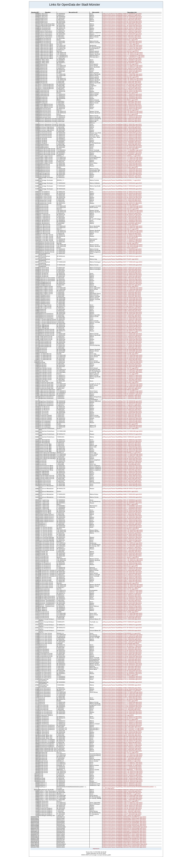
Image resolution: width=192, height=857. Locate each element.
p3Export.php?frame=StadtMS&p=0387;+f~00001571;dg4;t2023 (122, 375)
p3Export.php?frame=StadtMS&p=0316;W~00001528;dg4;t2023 (122, 339)
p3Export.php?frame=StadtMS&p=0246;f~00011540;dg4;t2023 (122, 277)
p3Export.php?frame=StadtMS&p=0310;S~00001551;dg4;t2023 (122, 319)
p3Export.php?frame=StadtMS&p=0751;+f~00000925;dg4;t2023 (122, 678)
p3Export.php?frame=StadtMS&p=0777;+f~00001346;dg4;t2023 (122, 702)
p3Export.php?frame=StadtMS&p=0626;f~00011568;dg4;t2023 (122, 604)
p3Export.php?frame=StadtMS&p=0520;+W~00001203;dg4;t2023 (123, 530)
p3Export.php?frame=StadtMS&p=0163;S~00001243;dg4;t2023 (122, 196)
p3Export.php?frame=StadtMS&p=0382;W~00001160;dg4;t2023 (122, 358)
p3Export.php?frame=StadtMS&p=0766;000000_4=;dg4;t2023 (122, 690)
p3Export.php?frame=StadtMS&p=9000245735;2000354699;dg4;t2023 (124, 828)
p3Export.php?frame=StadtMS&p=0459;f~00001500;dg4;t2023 (122, 470)
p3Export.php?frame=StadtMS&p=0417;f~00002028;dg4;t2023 (122, 398)
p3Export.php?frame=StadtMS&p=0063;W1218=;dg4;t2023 (121, 51)
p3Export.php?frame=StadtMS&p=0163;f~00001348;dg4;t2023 (122, 199)
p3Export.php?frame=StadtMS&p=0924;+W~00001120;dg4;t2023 (122, 772)
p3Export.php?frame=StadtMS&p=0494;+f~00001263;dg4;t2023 (122, 494)
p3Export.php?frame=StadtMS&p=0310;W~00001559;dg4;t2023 (122, 323)
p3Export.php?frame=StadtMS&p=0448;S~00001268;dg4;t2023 (122, 460)
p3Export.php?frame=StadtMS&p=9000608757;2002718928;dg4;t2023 (124, 834)
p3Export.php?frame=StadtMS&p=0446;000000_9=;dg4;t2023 (122, 452)
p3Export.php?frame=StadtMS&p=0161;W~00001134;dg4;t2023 (122, 193)
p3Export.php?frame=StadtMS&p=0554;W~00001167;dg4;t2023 (122, 564)
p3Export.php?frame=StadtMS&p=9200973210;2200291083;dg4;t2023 (124, 845)
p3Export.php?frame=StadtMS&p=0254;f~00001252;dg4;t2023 (122, 285)
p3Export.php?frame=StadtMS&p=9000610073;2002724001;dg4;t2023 (124, 835)
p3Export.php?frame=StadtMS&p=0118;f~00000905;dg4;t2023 (122, 141)
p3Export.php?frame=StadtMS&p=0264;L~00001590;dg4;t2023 (122, 303)
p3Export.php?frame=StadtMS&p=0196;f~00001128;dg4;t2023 (122, 233)
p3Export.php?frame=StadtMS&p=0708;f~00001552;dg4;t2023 (122, 639)
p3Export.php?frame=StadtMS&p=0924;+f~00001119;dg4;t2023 (122, 766)
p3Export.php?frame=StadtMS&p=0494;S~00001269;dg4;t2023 (122, 485)
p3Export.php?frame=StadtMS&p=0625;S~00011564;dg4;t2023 (122, 602)
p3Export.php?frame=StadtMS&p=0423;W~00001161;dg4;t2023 (122, 408)
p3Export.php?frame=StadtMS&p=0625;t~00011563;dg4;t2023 (122, 600)
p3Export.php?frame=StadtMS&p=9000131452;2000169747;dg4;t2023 (124, 824)
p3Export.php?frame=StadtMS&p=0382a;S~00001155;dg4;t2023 (122, 361)
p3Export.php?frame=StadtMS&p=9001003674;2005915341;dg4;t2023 (124, 841)
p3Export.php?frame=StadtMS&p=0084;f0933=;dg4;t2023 (120, 100)
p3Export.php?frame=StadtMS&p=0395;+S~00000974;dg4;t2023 (122, 391)
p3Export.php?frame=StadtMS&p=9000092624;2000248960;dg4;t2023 (124, 821)
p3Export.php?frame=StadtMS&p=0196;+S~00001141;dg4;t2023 (122, 227)
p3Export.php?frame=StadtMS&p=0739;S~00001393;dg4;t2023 (122, 653)
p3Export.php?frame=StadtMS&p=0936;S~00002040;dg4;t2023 (122, 782)
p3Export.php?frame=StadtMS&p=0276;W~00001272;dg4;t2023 (122, 306)
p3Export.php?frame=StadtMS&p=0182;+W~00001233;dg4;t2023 (123, 210)
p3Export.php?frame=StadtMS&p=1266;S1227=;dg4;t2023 (120, 801)
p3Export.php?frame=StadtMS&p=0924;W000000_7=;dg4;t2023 (122, 769)
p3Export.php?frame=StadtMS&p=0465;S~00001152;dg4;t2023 (122, 471)
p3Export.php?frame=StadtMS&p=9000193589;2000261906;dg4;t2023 (124, 825)
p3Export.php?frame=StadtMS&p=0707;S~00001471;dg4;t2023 (122, 624)
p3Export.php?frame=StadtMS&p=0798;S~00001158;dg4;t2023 (122, 731)
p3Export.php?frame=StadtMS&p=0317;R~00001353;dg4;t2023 (122, 345)
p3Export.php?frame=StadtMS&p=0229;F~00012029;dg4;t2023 (122, 270)
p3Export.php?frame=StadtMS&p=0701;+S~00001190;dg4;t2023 (122, 614)
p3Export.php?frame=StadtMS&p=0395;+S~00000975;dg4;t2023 (122, 392)
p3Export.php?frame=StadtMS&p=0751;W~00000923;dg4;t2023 (122, 673)
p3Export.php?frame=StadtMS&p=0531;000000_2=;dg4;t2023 (122, 541)
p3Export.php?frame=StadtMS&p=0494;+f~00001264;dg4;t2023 (122, 497)
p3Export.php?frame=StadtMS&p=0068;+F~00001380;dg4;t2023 (122, 75)
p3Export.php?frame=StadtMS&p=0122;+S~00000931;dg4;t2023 (122, 150)
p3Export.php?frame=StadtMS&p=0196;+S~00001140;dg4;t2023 (122, 226)
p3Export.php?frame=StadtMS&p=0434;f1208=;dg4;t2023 (120, 424)
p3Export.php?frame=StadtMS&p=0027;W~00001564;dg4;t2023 (122, 25)
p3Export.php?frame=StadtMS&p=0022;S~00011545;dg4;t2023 (122, 18)
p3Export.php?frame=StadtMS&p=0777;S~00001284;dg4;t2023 (122, 698)
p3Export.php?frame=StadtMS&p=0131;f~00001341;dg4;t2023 (122, 161)
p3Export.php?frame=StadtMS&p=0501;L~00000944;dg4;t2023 (122, 508)
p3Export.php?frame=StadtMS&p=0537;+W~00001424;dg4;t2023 (123, 560)
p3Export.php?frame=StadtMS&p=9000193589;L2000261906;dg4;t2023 (125, 827)
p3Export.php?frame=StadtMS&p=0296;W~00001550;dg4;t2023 (122, 312)
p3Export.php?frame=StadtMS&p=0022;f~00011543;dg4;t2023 (122, 19)
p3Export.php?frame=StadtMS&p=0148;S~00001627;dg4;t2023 (122, 177)
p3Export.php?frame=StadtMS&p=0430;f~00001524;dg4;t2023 (122, 417)
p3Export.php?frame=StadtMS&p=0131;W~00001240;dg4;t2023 (122, 160)
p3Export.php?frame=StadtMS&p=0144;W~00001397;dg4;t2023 (122, 174)
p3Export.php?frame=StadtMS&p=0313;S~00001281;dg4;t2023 (122, 329)
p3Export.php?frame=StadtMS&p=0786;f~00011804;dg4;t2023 (122, 726)
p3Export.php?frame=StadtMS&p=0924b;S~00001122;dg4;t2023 (122, 779)
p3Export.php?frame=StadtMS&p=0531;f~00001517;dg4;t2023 (122, 547)
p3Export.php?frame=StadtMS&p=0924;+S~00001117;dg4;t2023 (122, 762)
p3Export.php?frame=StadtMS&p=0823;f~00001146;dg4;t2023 (122, 742)
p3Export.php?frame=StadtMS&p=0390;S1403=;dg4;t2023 (120, 382)
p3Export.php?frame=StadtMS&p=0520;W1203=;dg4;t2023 (121, 528)
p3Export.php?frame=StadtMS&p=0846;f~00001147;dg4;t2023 (122, 746)
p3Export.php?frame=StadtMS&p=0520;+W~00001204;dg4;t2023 (123, 531)
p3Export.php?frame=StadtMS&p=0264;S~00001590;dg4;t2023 (122, 300)
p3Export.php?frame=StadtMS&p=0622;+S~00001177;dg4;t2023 (122, 591)
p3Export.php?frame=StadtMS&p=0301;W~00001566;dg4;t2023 (122, 313)
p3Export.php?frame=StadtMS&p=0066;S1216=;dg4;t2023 (120, 64)
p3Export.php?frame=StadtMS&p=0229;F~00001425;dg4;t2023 (122, 267)
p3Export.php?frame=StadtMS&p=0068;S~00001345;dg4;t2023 (122, 71)
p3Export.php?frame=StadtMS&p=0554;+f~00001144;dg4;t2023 (122, 567)
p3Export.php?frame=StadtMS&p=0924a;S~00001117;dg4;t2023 (122, 774)
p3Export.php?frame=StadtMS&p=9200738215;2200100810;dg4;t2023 (124, 842)
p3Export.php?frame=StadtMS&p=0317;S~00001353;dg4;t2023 (122, 341)
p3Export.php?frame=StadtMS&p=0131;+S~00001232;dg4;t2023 (122, 157)
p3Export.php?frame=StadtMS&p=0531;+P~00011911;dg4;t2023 (122, 546)
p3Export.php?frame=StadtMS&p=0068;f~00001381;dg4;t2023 (122, 82)
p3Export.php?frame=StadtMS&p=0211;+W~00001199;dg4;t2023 (122, 246)
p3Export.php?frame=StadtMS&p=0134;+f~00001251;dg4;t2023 (122, 171)
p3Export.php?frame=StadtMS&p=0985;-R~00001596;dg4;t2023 (122, 797)
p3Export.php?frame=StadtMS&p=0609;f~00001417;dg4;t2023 (122, 587)
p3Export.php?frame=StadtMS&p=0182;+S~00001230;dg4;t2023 (122, 207)
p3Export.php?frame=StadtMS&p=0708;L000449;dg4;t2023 (121, 643)
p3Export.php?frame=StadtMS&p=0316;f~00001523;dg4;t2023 (122, 336)
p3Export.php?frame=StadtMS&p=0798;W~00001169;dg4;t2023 (122, 732)
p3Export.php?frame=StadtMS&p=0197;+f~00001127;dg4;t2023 (122, 240)
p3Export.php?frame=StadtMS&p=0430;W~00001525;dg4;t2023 (122, 418)
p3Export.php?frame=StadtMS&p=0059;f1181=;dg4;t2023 (120, 39)
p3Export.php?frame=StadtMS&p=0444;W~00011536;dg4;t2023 (122, 450)
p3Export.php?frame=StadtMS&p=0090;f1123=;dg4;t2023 (120, 114)
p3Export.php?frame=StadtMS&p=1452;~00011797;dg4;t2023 (122, 815)
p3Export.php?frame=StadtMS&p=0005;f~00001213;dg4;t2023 (122, 15)
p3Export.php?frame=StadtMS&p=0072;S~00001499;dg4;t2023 (122, 87)
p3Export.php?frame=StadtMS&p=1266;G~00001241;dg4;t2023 (122, 807)
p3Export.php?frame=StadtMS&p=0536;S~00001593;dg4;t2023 (122, 554)
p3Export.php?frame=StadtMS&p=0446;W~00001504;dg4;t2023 (122, 458)
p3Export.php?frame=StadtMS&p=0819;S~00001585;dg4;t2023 (122, 738)
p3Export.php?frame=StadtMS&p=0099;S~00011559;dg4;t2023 (122, 128)
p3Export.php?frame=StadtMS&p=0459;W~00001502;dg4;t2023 (122, 468)
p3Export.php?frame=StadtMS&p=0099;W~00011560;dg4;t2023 (122, 130)
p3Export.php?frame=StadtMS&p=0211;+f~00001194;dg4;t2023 (122, 250)
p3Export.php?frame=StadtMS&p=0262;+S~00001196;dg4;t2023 (122, 289)
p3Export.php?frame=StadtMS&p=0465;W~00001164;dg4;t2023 (122, 472)
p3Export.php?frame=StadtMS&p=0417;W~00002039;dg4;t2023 (122, 402)
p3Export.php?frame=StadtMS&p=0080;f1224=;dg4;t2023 (120, 92)
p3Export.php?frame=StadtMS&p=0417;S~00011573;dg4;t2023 (122, 404)
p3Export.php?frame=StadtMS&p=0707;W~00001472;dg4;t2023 (122, 627)
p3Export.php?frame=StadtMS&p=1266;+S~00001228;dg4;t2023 (122, 804)
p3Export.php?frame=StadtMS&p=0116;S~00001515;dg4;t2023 (122, 135)
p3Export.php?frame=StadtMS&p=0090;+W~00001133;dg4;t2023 (122, 113)
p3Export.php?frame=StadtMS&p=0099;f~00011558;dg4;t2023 (122, 127)
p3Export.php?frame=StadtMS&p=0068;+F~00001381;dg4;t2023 (122, 74)
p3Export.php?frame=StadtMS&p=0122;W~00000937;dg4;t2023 (122, 153)
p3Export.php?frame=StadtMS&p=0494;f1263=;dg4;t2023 (120, 491)
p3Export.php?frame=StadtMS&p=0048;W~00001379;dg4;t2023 (122, 28)
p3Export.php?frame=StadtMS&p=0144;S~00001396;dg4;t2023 (122, 173)
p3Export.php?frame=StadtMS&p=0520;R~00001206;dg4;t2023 (122, 534)
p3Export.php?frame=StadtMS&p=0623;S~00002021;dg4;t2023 (122, 597)
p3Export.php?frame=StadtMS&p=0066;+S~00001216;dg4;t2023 (122, 65)
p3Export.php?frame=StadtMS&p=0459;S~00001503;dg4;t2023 (122, 465)
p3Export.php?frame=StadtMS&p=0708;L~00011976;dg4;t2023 (122, 642)
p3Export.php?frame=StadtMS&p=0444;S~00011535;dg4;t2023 (122, 447)
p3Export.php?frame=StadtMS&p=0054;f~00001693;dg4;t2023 (122, 32)
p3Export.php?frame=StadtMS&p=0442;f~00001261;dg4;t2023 (122, 437)
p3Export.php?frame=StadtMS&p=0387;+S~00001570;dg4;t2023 (122, 369)
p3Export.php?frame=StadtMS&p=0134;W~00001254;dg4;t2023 (122, 166)
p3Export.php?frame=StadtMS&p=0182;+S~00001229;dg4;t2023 (122, 206)
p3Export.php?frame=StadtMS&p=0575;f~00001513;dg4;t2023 (122, 574)
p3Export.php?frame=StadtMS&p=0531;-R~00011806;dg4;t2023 (122, 544)
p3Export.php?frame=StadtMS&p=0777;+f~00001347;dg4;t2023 (122, 703)
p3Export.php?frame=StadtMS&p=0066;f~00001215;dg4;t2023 (122, 68)
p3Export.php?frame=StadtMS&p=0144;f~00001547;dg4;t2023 (122, 176)
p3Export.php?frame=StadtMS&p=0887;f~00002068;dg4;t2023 (122, 758)
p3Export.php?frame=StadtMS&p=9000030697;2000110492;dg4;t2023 (124, 818)
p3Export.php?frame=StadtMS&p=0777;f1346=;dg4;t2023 (120, 700)
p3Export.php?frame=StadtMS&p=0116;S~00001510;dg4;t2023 (122, 134)
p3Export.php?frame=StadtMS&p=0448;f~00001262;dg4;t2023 (122, 462)
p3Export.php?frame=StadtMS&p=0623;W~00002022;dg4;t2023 (122, 599)
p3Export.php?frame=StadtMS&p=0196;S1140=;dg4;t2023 (120, 224)
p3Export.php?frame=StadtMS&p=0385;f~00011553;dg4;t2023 (122, 363)
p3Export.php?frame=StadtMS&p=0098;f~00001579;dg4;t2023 (122, 120)
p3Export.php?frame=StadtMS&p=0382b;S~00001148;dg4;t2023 (122, 362)
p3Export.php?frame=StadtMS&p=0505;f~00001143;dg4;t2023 (122, 513)
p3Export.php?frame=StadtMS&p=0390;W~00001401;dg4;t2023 (122, 386)
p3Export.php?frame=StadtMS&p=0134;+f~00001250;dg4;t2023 (122, 170)
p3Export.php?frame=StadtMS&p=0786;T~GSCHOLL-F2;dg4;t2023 (123, 729)
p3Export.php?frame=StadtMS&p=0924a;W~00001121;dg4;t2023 (122, 776)
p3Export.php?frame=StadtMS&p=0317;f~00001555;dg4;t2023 (122, 343)
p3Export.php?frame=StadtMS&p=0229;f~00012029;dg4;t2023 (122, 272)
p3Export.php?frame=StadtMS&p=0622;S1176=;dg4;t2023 (120, 589)
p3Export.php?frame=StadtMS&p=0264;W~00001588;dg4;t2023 (122, 298)
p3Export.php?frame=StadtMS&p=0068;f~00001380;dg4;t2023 (122, 81)
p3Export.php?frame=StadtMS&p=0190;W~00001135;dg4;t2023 (122, 214)
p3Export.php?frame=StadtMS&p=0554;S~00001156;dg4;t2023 (122, 563)
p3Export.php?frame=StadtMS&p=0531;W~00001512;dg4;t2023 (122, 548)
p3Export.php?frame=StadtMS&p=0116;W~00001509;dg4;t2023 (122, 133)
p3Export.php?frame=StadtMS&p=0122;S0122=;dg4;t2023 (120, 148)
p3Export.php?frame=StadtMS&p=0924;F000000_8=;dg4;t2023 (122, 765)
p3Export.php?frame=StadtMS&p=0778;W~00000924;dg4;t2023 (122, 706)
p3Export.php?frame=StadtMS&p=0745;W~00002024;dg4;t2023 (122, 665)
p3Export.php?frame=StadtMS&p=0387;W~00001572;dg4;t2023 (122, 378)
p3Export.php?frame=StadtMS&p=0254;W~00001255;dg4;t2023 (122, 283)
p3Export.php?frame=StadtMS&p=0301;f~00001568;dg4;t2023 (122, 316)
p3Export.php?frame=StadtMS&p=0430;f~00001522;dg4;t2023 (122, 415)
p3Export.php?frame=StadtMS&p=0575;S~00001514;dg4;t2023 (122, 576)
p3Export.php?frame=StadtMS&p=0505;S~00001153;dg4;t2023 (122, 510)
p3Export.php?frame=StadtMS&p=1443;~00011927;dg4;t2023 (122, 811)
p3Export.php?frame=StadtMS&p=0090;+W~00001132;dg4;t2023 (122, 111)
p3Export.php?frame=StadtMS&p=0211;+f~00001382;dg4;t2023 (122, 252)
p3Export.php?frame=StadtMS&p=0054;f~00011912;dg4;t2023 (122, 35)
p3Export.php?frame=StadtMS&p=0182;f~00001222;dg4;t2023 (122, 213)
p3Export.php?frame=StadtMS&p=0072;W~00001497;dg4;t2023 (122, 84)
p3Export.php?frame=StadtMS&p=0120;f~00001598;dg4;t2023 (122, 144)
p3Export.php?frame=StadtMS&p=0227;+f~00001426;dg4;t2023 (122, 265)
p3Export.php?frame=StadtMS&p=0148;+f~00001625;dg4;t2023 (122, 186)
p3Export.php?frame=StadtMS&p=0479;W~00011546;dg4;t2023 (122, 480)
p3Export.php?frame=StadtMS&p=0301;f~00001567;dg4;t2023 (122, 315)
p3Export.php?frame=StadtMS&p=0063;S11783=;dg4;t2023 (121, 44)
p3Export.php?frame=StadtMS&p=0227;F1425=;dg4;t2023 (120, 259)
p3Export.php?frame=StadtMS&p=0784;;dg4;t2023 (118, 715)
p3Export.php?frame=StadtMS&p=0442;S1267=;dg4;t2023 (120, 428)
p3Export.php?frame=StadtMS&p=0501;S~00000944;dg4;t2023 (122, 500)
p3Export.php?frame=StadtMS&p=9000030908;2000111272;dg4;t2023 (124, 819)
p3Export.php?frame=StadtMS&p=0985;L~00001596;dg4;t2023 (122, 799)
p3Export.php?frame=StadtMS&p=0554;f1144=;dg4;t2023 (120, 566)
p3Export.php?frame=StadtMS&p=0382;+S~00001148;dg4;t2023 (122, 355)
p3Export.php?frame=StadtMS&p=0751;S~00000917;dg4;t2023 (122, 672)
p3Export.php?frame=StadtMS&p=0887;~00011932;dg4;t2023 (122, 759)
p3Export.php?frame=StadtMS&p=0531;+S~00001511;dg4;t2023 (122, 543)
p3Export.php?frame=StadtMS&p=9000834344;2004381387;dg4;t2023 (124, 840)
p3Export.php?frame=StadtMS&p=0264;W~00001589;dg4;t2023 (122, 299)
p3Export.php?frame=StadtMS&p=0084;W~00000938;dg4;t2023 (122, 98)
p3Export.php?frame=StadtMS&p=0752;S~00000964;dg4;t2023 (122, 679)
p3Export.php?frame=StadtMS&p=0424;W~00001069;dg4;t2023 (122, 412)
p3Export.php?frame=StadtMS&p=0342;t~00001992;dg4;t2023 (122, 348)
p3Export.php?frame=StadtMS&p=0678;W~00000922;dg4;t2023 (122, 609)
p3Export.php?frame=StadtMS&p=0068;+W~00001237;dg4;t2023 (123, 78)
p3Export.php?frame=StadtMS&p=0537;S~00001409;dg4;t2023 (122, 556)
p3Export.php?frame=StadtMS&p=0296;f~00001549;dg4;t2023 (122, 310)
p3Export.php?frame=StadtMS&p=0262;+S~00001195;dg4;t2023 (122, 287)
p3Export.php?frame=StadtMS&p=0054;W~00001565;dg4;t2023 (122, 34)
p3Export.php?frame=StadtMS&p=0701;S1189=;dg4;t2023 (120, 612)
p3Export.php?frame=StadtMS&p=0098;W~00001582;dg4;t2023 (122, 125)
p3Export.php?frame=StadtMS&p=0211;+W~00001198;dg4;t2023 (122, 244)
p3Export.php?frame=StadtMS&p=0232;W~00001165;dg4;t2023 (122, 275)
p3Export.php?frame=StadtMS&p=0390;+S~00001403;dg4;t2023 (122, 384)
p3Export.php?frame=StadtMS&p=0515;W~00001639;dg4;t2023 (122, 526)
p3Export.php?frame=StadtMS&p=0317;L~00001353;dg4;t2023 (122, 346)
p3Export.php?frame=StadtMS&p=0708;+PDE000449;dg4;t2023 (122, 637)
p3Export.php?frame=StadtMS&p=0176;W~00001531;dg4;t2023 (122, 203)
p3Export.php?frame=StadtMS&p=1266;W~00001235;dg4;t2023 (122, 805)
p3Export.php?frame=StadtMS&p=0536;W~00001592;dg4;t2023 (122, 553)
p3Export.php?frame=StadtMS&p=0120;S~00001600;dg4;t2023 (122, 147)
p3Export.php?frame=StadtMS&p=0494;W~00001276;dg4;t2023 (122, 488)
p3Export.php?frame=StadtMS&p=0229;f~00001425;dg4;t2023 (122, 269)
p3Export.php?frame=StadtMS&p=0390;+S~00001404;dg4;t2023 (122, 385)
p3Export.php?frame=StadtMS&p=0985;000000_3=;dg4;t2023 (122, 794)
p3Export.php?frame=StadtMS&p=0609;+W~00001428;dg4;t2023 (123, 584)
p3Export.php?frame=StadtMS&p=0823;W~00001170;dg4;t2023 (122, 741)
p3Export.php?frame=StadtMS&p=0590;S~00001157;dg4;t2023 (122, 577)
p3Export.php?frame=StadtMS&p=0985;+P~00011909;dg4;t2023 (122, 798)
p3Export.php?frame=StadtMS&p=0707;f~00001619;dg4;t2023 (122, 630)
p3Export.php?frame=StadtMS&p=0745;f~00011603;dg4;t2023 (122, 666)
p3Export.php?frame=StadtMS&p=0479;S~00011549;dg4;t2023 (122, 484)
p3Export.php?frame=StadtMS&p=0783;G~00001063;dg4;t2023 (122, 713)
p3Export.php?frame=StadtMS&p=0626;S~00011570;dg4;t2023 (122, 606)
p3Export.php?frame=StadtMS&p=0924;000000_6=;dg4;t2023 (122, 761)
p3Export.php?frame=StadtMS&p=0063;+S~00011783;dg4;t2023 (122, 45)
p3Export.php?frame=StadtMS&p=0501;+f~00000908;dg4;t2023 (122, 507)
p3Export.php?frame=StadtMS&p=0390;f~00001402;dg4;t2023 (122, 388)
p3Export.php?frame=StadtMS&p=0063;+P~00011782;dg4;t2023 (122, 48)
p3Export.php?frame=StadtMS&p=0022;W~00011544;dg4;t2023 (122, 21)
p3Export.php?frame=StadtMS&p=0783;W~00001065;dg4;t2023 (122, 712)
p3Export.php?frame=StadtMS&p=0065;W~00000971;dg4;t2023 (122, 62)
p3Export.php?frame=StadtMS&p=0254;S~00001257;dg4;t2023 (122, 282)
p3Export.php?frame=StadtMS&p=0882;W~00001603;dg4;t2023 (122, 751)
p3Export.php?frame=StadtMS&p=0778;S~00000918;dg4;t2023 (122, 705)
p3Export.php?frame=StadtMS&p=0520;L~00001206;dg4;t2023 (122, 536)
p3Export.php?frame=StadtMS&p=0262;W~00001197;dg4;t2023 (122, 290)
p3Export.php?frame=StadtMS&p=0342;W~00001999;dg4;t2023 (122, 351)
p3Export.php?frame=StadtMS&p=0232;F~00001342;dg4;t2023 (122, 276)
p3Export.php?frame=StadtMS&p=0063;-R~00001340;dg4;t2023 (122, 47)
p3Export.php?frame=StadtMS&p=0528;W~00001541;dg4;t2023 (122, 537)
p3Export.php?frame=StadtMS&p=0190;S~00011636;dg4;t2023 (122, 217)
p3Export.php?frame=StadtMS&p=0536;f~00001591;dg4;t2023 (122, 551)
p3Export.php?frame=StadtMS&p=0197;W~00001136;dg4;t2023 (122, 236)
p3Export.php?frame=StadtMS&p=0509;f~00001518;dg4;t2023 (122, 518)
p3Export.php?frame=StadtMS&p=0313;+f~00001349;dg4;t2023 (122, 333)
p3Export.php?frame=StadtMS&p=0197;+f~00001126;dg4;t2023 (122, 239)
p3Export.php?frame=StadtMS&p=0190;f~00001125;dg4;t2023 (122, 216)
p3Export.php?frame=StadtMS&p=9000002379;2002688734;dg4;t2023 (124, 817)
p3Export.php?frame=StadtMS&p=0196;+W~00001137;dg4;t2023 (122, 230)
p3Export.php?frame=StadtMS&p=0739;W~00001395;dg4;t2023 (122, 656)
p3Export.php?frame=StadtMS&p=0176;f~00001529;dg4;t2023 (122, 200)
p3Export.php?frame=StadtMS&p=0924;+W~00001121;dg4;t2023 (122, 771)
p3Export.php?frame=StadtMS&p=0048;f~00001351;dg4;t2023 (122, 29)
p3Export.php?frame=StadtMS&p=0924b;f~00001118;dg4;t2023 (122, 778)
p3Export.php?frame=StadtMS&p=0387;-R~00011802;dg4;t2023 (122, 371)
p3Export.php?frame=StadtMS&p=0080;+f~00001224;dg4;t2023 (122, 94)
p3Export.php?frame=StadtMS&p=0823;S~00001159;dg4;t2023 (122, 739)
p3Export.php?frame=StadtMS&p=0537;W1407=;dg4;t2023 (121, 557)
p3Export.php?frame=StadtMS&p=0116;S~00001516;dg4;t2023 (122, 137)
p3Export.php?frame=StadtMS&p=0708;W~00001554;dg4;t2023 (122, 640)
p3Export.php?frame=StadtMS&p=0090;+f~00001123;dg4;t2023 (122, 115)
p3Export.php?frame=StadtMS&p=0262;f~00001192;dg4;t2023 (122, 292)
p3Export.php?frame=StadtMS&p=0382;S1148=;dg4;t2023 (120, 353)
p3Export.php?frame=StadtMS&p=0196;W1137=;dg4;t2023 (121, 229)
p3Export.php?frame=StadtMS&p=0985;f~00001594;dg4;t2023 (122, 791)
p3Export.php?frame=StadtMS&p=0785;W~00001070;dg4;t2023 (122, 718)
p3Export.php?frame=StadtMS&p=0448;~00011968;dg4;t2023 (122, 464)
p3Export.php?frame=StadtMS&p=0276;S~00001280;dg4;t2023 (122, 305)
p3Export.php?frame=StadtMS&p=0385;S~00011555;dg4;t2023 (122, 366)
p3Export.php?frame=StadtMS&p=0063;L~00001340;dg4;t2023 (122, 58)
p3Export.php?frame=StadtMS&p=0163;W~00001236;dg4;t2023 (122, 197)
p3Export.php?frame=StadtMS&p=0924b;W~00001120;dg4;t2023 (122, 781)
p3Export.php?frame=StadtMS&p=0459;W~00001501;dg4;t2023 (122, 467)
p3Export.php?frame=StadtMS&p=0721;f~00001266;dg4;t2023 (122, 647)
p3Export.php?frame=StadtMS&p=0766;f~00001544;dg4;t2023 (122, 688)
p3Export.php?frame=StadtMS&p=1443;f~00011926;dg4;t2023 (122, 809)
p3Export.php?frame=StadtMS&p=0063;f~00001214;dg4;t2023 (122, 49)
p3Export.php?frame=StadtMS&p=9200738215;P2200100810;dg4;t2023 (125, 844)
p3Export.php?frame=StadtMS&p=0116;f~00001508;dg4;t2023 (122, 131)
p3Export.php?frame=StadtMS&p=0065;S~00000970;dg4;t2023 (122, 59)
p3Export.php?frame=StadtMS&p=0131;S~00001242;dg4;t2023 (122, 163)
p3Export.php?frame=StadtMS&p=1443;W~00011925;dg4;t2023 (122, 808)
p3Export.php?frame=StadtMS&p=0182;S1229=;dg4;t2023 (120, 204)
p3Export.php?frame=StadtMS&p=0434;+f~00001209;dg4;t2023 (122, 427)
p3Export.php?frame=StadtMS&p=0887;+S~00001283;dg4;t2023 (122, 755)
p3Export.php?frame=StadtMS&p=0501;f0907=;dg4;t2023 (120, 504)
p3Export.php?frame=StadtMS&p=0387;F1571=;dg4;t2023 (120, 374)
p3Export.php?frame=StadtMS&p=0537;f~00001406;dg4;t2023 (122, 561)
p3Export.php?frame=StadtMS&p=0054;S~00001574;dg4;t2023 (122, 31)
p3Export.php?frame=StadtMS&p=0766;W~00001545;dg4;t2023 (122, 689)
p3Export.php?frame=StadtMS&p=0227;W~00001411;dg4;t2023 (122, 256)
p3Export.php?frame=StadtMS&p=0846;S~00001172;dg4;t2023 (122, 743)
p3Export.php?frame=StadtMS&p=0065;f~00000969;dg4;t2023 (122, 61)
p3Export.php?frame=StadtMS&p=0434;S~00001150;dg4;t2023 (122, 421)
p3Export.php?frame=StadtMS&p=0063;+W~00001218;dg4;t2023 (123, 52)
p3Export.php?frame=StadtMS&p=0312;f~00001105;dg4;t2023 (122, 328)
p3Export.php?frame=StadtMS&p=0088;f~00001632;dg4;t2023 (122, 104)
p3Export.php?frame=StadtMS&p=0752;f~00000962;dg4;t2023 (122, 685)
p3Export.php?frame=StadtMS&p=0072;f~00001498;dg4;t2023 (122, 85)
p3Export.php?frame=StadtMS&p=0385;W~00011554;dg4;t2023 (122, 365)
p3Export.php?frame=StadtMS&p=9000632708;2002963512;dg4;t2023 (124, 838)
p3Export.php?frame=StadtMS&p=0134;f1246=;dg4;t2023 (120, 167)
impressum (96, 848)
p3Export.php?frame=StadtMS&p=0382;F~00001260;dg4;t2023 (122, 359)
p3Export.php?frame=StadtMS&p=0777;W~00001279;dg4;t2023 (122, 699)
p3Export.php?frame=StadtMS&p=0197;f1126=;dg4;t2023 (120, 237)
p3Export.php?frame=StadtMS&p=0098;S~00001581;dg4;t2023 (122, 124)
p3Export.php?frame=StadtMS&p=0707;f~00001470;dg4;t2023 (122, 622)
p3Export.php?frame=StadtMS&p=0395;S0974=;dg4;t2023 (120, 389)
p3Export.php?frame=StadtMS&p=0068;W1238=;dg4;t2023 (121, 77)
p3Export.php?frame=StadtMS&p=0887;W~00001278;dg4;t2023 (122, 756)
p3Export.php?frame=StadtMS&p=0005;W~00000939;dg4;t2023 (122, 16)
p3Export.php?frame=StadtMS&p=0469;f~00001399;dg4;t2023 (122, 478)
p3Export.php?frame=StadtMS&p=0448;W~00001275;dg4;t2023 (122, 461)
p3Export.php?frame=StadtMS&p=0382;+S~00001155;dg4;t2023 (122, 356)
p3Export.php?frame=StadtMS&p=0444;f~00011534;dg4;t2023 (122, 445)
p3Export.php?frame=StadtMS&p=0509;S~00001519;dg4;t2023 (122, 520)
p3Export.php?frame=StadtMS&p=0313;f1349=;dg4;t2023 (120, 332)
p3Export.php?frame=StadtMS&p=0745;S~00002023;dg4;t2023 (122, 657)
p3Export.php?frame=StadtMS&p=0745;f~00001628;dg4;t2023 (122, 659)
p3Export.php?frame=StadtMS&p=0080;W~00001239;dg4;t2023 (122, 91)
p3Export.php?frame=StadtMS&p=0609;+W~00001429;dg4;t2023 (123, 586)
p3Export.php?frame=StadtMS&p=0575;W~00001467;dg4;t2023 (122, 571)
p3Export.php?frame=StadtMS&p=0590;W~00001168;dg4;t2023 (122, 579)
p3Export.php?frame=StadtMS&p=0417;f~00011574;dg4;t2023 (122, 405)
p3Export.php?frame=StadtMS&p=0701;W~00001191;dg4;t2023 (122, 616)
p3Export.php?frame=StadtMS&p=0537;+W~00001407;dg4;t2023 (123, 559)
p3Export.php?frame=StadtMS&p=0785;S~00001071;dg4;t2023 (122, 716)
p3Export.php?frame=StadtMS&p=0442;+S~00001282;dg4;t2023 (122, 431)
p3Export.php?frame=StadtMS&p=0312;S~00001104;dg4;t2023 (122, 325)
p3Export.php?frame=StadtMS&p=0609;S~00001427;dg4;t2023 (122, 581)
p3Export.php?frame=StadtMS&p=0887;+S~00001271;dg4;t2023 (122, 754)
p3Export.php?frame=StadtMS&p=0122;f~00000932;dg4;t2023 (122, 154)
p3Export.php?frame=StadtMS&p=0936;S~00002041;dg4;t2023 (122, 784)
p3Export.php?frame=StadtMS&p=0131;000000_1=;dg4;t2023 (122, 156)
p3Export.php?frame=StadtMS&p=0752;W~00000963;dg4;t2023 (122, 682)
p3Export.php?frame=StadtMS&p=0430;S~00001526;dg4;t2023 (122, 419)
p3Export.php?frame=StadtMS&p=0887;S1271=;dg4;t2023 (120, 752)
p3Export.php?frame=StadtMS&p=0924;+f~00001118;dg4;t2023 (122, 768)
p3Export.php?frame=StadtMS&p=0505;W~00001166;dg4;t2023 (122, 511)
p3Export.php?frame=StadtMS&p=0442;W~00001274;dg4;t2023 (122, 434)
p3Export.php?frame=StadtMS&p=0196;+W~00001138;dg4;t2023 (122, 232)
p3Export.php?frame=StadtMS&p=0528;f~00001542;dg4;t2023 (122, 538)
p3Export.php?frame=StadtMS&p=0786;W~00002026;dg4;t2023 (122, 725)
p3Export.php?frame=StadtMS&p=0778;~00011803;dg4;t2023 (122, 709)
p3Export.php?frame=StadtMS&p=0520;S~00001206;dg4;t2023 (122, 527)
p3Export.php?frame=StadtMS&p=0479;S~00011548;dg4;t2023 (122, 483)
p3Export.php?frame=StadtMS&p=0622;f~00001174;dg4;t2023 (122, 594)
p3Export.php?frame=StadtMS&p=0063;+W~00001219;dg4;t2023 (123, 54)
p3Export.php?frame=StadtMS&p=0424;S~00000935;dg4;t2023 (122, 411)
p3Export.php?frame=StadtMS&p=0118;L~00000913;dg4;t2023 (122, 143)
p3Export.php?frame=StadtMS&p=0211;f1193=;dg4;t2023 (120, 247)
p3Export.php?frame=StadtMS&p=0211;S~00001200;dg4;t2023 (122, 242)
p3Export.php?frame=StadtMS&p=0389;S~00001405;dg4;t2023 (122, 381)
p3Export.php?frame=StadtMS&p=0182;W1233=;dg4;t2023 (121, 209)
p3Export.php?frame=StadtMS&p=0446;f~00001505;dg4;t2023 (122, 457)
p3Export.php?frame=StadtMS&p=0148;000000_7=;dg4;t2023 (122, 180)
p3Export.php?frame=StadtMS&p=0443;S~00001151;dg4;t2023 (122, 439)
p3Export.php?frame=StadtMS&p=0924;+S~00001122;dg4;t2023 (122, 764)
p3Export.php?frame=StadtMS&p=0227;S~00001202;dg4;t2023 (122, 253)
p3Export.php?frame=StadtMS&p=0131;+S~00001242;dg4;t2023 (122, 158)
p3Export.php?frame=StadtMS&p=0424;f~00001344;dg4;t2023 (122, 414)
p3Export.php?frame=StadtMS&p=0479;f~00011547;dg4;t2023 (122, 481)
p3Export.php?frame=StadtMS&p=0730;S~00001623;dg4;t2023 (122, 652)
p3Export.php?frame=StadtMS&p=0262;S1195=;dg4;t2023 (120, 286)
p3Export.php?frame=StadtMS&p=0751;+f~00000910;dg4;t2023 (122, 676)
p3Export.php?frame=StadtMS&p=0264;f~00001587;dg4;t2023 (122, 296)
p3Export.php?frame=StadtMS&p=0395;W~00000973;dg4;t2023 (122, 394)
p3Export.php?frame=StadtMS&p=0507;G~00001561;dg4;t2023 (122, 515)
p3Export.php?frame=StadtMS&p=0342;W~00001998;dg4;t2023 (122, 349)
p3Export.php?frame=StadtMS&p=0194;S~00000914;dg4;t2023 (122, 220)
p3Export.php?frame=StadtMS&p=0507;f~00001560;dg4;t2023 (122, 514)
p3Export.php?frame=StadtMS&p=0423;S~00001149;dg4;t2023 (122, 407)
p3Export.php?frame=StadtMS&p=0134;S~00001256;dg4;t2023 (122, 164)
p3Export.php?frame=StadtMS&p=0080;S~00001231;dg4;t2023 (122, 90)
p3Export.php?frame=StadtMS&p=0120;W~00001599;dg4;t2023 (122, 146)
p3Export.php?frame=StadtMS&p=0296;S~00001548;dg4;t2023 (122, 309)
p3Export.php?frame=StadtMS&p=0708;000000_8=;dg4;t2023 (122, 633)
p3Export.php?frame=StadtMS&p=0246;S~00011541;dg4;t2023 (122, 279)
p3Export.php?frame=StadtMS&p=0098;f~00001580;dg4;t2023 (122, 121)
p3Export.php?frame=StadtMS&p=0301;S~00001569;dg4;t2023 (122, 318)
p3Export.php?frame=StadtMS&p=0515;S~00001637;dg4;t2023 (122, 523)
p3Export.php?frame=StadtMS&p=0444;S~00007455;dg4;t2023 (122, 448)
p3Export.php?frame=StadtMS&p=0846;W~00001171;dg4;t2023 (122, 745)
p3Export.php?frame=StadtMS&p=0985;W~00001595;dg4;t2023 (122, 792)
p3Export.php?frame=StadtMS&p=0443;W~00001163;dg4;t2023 (122, 441)
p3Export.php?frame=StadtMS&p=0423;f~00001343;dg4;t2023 (122, 409)
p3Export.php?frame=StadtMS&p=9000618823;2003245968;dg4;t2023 (124, 837)
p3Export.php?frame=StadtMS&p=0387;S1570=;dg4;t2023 (120, 368)
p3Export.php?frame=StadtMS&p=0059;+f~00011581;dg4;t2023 (122, 41)
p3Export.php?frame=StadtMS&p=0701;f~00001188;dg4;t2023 (122, 617)
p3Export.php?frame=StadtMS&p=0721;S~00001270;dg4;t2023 (122, 645)
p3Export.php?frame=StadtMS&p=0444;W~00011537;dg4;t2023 (122, 451)
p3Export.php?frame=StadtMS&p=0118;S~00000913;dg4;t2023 (122, 138)
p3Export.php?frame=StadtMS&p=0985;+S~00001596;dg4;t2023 (122, 795)
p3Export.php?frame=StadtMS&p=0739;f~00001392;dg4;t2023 (122, 655)
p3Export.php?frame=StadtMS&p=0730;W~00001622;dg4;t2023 (122, 650)
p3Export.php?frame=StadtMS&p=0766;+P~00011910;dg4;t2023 (122, 693)
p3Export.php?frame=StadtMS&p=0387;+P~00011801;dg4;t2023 (122, 372)
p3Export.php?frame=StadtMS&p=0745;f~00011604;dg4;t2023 (122, 667)
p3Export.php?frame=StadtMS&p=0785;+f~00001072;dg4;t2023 (122, 721)
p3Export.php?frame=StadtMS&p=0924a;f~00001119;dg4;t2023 (122, 775)
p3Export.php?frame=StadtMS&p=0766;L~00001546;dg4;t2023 (122, 696)
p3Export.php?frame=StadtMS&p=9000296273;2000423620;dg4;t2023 (124, 831)
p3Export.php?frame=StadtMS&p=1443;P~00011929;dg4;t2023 (122, 814)
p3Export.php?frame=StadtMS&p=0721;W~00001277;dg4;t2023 (122, 646)
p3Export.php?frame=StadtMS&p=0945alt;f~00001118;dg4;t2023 (122, 789)
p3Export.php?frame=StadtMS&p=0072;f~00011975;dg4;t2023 (122, 88)
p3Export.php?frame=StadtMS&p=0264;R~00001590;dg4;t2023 (122, 302)
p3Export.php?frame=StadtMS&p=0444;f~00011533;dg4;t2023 (122, 444)
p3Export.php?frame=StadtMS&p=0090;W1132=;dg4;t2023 (121, 110)
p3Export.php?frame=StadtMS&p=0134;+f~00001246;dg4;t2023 (122, 168)
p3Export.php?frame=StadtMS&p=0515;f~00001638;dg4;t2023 (122, 524)
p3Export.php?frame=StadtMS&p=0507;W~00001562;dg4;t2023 (122, 517)
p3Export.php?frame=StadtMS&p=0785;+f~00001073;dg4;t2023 (122, 722)
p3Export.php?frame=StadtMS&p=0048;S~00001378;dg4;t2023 (122, 27)
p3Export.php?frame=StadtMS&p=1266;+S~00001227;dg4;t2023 (122, 802)
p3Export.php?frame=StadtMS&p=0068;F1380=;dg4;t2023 (120, 72)
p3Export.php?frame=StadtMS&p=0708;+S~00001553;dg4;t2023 (122, 635)
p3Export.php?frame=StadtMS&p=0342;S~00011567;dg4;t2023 (122, 352)
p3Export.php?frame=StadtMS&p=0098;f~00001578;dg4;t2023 (122, 118)
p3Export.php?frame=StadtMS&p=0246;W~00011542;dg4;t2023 (122, 280)
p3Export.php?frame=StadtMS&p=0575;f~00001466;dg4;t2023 (122, 570)
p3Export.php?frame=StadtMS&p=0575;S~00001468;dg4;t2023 (122, 573)
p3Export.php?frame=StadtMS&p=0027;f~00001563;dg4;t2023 (122, 24)
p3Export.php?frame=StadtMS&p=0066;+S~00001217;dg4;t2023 (122, 67)
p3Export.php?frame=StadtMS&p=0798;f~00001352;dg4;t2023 (122, 733)
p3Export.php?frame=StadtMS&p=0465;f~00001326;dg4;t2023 (122, 474)
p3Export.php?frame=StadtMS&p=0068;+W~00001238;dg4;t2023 (123, 80)
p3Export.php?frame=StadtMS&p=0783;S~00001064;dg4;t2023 (122, 711)
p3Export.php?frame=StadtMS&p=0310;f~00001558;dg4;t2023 (122, 322)
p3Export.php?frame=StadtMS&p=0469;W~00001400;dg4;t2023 (122, 477)
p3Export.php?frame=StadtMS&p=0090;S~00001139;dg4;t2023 (122, 108)
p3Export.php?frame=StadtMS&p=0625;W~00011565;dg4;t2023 (122, 603)
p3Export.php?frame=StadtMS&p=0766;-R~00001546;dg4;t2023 (122, 695)
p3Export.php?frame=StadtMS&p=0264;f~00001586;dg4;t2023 (122, 295)
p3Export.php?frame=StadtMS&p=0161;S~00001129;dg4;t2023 (122, 191)
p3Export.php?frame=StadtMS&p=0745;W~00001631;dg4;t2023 (122, 663)
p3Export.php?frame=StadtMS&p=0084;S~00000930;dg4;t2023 (122, 97)
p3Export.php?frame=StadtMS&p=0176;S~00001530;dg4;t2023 (122, 201)
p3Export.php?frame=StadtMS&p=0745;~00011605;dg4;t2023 (122, 669)
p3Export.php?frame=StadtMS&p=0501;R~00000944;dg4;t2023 (122, 501)
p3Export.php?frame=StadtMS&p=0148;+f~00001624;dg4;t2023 (122, 183)
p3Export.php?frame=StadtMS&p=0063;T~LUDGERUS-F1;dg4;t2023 (123, 55)
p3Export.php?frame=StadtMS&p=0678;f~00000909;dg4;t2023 (122, 610)
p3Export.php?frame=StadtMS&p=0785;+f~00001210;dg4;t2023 (122, 723)
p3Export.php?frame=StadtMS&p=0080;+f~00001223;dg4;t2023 (122, 95)
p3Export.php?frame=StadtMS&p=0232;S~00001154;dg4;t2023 (122, 273)
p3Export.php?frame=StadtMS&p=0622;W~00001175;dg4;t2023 (122, 593)
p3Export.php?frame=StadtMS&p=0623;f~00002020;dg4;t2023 (122, 596)
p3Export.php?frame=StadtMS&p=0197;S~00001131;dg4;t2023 (122, 234)
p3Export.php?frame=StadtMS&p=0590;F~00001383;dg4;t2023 (122, 580)
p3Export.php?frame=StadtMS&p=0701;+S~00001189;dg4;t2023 (122, 613)
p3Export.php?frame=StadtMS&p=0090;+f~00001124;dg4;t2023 (122, 117)
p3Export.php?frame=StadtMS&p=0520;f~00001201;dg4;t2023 (122, 533)
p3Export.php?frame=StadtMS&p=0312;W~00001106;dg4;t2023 (122, 326)
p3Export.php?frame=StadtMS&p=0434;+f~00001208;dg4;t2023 (122, 425)
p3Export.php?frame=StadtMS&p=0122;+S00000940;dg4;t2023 (122, 151)
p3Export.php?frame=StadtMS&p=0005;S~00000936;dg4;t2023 (122, 14)
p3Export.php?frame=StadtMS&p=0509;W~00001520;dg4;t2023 (122, 521)
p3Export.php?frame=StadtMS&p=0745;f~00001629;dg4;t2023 (122, 660)
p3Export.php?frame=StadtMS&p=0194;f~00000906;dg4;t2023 (122, 223)
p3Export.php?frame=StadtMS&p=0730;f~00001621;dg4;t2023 (122, 649)
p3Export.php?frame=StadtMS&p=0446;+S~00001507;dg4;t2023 (122, 455)
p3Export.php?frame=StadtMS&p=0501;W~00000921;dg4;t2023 (122, 503)
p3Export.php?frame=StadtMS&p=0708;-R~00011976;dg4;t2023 (122, 636)
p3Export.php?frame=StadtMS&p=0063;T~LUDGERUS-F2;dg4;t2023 (123, 57)
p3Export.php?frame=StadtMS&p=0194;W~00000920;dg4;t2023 (122, 222)
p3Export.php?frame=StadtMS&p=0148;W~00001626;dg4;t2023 (122, 189)
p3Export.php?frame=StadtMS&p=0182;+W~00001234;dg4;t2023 (123, 211)
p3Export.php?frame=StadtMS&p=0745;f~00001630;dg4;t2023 (122, 662)
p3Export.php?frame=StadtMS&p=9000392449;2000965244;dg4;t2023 (124, 832)
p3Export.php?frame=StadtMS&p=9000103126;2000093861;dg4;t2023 (124, 822)
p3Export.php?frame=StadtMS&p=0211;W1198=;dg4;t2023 (120, 243)
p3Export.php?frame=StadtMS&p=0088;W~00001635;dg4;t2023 (122, 107)
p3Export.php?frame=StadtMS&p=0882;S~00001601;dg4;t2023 (122, 748)
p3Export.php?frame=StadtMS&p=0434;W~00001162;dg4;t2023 (122, 422)
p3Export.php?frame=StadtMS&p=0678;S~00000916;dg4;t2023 (122, 607)
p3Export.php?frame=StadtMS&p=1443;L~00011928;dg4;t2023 (122, 812)
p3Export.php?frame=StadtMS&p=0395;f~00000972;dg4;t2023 (122, 395)
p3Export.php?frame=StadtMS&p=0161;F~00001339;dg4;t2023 (122, 194)
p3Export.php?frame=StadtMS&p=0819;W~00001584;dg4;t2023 (122, 736)
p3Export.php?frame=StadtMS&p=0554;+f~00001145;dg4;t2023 (122, 569)
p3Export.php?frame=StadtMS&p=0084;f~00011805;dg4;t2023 (122, 103)
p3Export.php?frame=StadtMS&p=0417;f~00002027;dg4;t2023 (122, 396)
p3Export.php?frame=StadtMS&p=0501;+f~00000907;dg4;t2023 (122, 505)
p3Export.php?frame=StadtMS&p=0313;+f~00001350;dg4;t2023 (122, 335)
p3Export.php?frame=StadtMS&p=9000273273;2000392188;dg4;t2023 (124, 830)
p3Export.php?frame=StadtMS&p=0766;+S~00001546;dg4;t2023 (122, 692)
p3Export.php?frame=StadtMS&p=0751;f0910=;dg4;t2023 (120, 675)
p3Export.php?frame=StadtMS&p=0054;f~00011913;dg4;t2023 (122, 37)
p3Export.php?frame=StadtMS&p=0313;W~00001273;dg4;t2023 (122, 331)
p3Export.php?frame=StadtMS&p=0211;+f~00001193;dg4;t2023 (122, 249)
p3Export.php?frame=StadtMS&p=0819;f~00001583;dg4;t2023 (122, 735)
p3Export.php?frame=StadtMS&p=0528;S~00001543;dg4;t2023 (122, 540)
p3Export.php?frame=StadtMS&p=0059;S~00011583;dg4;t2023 (122, 38)
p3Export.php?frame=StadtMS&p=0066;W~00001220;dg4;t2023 (122, 70)
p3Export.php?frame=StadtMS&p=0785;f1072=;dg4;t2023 (120, 719)
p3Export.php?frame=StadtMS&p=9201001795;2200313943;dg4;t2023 (124, 847)
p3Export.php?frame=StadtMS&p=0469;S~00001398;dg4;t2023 (122, 475)
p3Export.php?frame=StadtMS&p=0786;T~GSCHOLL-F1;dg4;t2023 (123, 728)
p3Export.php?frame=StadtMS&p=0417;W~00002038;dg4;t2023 (122, 401)
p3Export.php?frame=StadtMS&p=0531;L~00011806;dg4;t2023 (122, 550)
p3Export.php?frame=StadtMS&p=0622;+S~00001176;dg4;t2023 (122, 590)
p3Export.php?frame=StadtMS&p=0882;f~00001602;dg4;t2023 (122, 749)
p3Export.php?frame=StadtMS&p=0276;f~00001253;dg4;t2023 (122, 308)
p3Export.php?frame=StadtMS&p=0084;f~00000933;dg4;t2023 (122, 101)
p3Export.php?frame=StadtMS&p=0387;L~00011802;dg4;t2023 (122, 379)
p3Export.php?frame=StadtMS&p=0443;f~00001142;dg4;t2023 (122, 442)
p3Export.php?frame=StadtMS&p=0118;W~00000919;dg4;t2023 (122, 140)
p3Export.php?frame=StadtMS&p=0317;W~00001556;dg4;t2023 (122, 342)
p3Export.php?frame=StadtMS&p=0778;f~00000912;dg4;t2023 (122, 708)
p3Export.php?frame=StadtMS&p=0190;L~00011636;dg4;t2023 (122, 219)
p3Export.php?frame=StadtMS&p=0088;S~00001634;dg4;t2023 (122, 105)
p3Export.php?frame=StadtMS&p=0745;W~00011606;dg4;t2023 (122, 670)
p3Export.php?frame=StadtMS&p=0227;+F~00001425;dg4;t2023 (122, 262)
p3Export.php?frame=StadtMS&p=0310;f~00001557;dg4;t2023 (122, 320)
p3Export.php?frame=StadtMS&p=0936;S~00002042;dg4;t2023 (122, 785)
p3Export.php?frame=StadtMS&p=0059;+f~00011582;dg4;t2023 (122, 42)
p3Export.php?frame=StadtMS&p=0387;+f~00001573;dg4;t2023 (122, 376)
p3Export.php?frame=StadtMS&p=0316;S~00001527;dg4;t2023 (122, 338)
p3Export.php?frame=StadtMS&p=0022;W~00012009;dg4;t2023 (122, 22)
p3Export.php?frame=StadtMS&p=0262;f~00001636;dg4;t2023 (122, 293)
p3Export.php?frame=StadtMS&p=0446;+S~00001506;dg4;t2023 (122, 454)
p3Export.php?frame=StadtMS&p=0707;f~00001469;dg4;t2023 (122, 619)
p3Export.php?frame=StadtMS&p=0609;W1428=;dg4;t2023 (121, 583)
